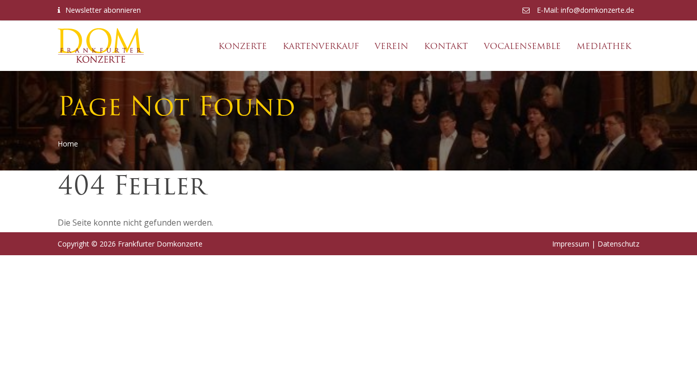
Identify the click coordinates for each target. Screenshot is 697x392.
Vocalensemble (522, 46)
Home (68, 144)
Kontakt (446, 46)
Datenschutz (618, 244)
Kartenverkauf (321, 46)
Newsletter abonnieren (103, 10)
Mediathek (604, 46)
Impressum (570, 244)
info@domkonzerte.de (597, 10)
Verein (391, 46)
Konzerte (242, 46)
